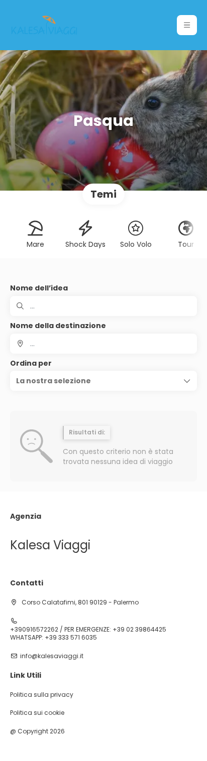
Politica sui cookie (37, 713)
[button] (187, 25)
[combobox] (103, 344)
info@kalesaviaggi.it (51, 656)
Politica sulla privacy (41, 695)
